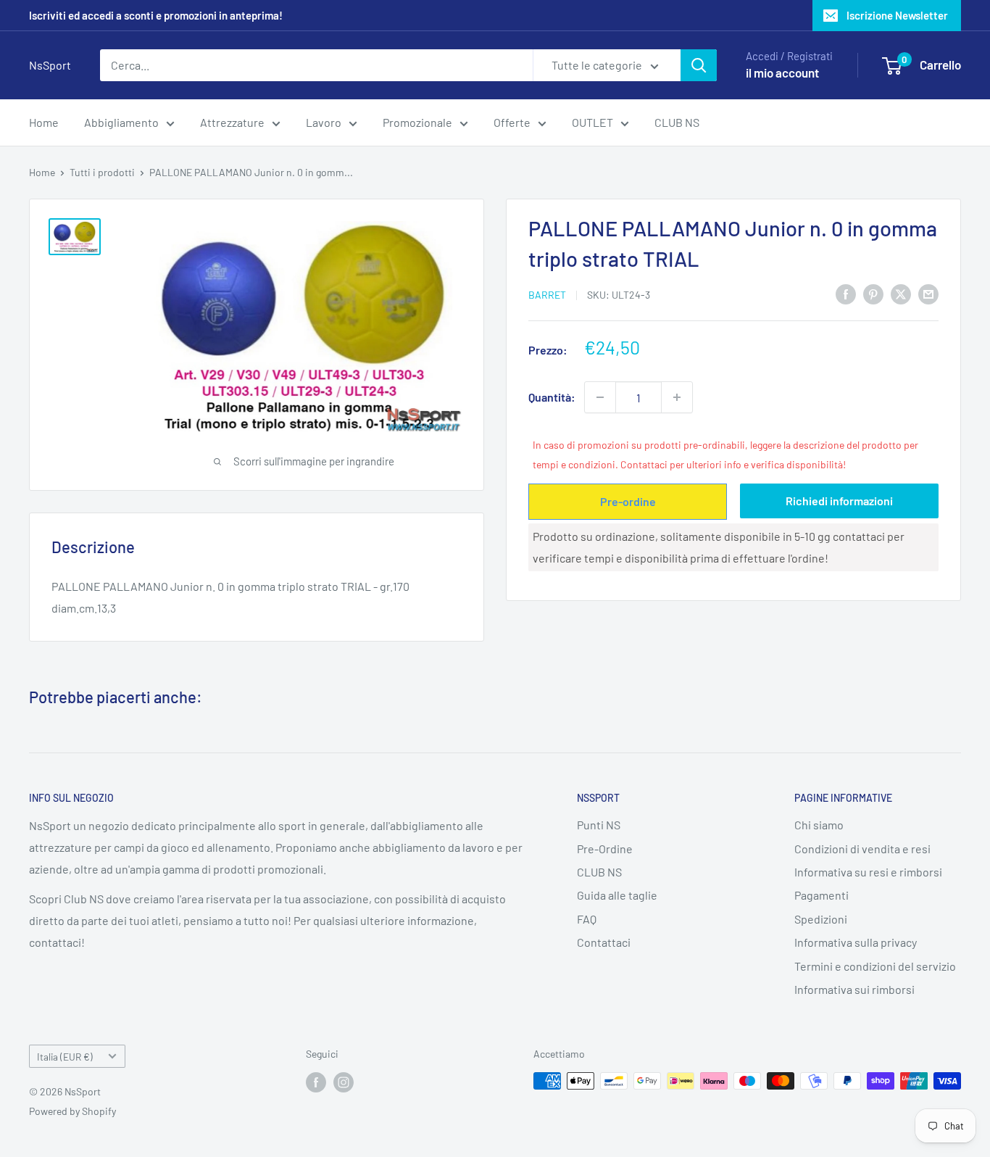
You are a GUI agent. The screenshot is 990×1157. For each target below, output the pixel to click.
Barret (547, 295)
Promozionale (417, 122)
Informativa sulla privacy (855, 942)
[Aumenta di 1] (677, 397)
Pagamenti (821, 895)
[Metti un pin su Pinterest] (873, 293)
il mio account (782, 72)
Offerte (512, 122)
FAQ (586, 919)
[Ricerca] (699, 65)
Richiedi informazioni (839, 500)
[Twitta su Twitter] (901, 293)
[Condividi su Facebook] (846, 293)
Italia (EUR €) (65, 1056)
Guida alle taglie (617, 895)
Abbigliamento (121, 122)
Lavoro (323, 122)
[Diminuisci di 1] (600, 397)
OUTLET (592, 122)
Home (44, 122)
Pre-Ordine (605, 848)
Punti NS (598, 825)
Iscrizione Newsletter (897, 15)
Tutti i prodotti (102, 172)
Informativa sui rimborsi (854, 989)
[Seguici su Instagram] (343, 1082)
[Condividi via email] (928, 293)
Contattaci (604, 942)
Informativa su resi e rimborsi (868, 872)
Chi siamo (819, 825)
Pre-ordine (628, 500)
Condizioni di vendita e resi (862, 848)
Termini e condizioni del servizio (875, 966)
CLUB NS (676, 122)
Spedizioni (820, 919)
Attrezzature (232, 122)
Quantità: (551, 397)
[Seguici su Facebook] (316, 1082)
